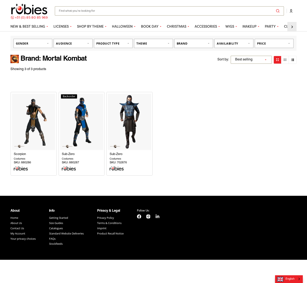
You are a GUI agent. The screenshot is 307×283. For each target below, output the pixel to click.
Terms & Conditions (109, 223)
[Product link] (33, 121)
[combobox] (169, 11)
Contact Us (17, 228)
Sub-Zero (68, 154)
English (289, 279)
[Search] (278, 10)
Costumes (19, 159)
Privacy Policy (105, 218)
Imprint (102, 228)
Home (14, 218)
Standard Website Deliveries (66, 233)
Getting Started (58, 218)
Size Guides (56, 223)
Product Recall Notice (110, 233)
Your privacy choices (23, 239)
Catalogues (56, 228)
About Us (16, 223)
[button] (291, 10)
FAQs (52, 239)
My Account (17, 233)
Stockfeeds (56, 244)
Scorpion (20, 154)
